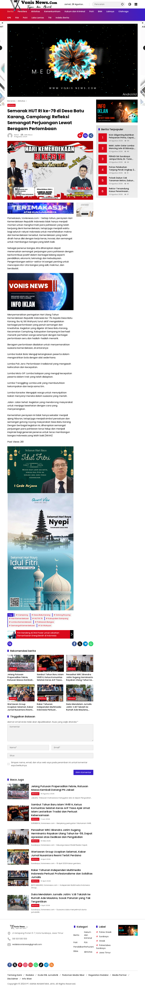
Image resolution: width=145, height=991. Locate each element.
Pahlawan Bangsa (45, 622)
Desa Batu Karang (42, 615)
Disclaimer (12, 978)
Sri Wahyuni (45, 625)
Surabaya (103, 936)
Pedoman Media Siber (73, 975)
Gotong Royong (63, 615)
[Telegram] (85, 643)
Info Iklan (27, 978)
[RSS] (51, 965)
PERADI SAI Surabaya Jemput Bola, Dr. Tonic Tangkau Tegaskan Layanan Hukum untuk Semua (120, 158)
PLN (85, 942)
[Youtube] (30, 965)
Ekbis (75, 951)
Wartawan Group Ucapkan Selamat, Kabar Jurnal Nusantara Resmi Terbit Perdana (20, 707)
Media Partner (119, 975)
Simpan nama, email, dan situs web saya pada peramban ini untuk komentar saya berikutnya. (49, 764)
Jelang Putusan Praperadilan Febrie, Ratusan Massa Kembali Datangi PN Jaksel (19, 677)
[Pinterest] (20, 965)
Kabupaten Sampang (58, 618)
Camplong (23, 615)
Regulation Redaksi (98, 975)
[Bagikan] (91, 135)
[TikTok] (41, 965)
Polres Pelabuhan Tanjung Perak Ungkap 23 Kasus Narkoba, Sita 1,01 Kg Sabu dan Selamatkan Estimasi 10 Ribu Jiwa (122, 168)
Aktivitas (11, 105)
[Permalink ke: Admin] (10, 135)
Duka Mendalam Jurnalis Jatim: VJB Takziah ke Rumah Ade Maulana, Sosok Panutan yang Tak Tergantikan (79, 707)
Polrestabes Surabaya (103, 947)
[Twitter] (79, 643)
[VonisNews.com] (33, 4)
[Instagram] (25, 965)
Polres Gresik (105, 932)
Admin (16, 135)
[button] (122, 4)
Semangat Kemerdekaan (23, 625)
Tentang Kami (14, 975)
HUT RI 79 (38, 618)
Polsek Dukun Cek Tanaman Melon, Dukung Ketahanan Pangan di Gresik (122, 179)
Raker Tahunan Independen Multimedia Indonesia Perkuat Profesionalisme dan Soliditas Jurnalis (49, 707)
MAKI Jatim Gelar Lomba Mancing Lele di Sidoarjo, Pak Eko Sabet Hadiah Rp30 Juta (121, 147)
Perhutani (89, 946)
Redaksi (30, 975)
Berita (76, 935)
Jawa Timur (105, 952)
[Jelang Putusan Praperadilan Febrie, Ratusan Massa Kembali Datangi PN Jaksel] (21, 663)
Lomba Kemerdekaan (21, 622)
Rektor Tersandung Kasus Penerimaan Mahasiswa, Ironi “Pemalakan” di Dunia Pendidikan (120, 190)
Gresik (102, 940)
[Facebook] (74, 643)
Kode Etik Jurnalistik (48, 975)
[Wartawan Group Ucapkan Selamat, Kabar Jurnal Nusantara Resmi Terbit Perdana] (21, 692)
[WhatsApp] (91, 643)
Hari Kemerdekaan (20, 618)
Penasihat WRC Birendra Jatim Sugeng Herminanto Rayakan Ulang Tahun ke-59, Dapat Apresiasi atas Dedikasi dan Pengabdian (79, 677)
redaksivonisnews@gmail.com (27, 944)
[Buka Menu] (136, 4)
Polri (75, 942)
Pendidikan (78, 946)
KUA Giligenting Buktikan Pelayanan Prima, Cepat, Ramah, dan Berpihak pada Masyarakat (121, 136)
